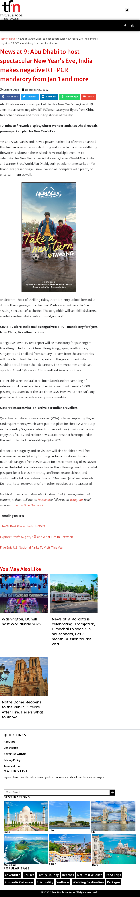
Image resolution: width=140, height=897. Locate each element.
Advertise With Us (15, 754)
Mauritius (10, 865)
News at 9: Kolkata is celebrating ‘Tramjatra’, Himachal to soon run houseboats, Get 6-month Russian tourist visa (73, 631)
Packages (113, 882)
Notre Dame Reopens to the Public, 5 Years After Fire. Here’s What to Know (22, 709)
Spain (52, 863)
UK (93, 832)
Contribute (11, 747)
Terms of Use (12, 766)
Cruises (29, 875)
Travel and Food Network (27, 505)
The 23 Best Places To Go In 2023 (22, 526)
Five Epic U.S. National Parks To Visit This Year (32, 547)
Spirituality (45, 882)
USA (51, 830)
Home (3, 38)
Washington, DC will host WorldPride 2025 (21, 621)
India (7, 832)
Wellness (63, 882)
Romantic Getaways (19, 882)
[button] (127, 10)
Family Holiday (48, 875)
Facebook (44, 499)
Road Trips (113, 875)
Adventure (12, 875)
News (12, 38)
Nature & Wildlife (89, 875)
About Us (9, 741)
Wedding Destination (88, 882)
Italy (95, 865)
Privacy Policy (12, 760)
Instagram (76, 499)
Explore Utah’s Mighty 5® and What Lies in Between (36, 537)
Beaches (68, 875)
